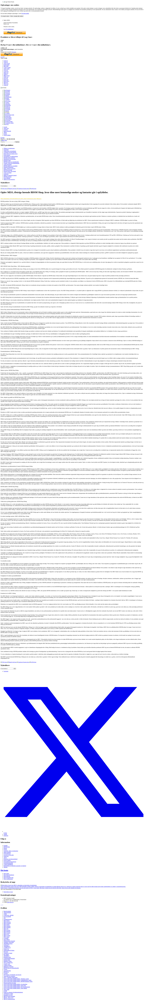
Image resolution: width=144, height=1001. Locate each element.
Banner (5, 848)
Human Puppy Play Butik (10, 171)
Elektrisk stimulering (8, 167)
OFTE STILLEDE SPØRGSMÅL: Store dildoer (15, 988)
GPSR (5, 914)
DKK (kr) (6, 73)
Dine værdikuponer (8, 879)
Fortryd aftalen (7, 135)
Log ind (2, 57)
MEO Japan (6, 937)
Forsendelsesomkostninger (10, 861)
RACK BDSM (7, 916)
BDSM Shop (7, 847)
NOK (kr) (6, 77)
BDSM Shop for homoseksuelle (11, 968)
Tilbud (5, 132)
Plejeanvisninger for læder (10, 983)
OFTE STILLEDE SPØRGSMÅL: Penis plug (15, 985)
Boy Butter (6, 954)
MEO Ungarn (7, 932)
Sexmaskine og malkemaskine (11, 156)
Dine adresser (7, 876)
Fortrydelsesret (7, 853)
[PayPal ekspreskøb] (15, 34)
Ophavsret (6, 856)
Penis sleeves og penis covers (10, 153)
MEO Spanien (7, 926)
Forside (5, 127)
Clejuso (5, 969)
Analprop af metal (8, 953)
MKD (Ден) (7, 75)
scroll (2, 904)
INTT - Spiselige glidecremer (10, 977)
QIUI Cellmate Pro (8, 962)
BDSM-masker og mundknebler (11, 162)
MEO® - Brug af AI (8, 997)
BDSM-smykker (7, 176)
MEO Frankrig (7, 923)
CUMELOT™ (7, 947)
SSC (5, 918)
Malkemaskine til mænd (9, 941)
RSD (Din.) (6, 81)
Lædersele (6, 174)
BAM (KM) (6, 64)
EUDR (5, 991)
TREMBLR (6, 955)
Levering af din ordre (9, 855)
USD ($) (6, 62)
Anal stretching (7, 970)
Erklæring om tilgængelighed (10, 859)
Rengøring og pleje (8, 995)
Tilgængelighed (7, 912)
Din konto (4, 870)
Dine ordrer (6, 873)
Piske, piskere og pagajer (9, 168)
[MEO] (4, 140)
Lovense (6, 973)
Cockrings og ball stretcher (10, 152)
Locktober (6, 938)
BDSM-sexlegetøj (8, 170)
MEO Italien (7, 924)
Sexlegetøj (6, 149)
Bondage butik (7, 160)
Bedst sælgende (7, 131)
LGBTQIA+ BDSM (8, 915)
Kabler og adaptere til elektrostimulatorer (13, 992)
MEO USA (6, 934)
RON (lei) (6, 79)
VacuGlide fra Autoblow (9, 976)
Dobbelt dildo (7, 960)
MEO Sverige (7, 930)
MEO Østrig (7, 920)
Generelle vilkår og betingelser (11, 851)
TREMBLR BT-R (8, 943)
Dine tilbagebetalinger (9, 875)
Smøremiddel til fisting (9, 950)
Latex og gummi (7, 172)
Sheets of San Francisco (9, 179)
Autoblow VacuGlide (9, 942)
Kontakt (2, 137)
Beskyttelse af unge (8, 891)
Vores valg (6, 128)
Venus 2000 (6, 989)
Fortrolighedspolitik (8, 863)
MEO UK (6, 928)
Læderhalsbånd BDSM (9, 958)
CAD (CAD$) (7, 67)
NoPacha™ (6, 945)
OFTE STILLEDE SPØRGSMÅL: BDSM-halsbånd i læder (18, 981)
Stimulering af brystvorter (10, 159)
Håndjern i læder (8, 961)
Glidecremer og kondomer (10, 151)
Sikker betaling (7, 852)
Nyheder (6, 129)
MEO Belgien (7, 931)
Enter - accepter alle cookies (16, 16)
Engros (5, 133)
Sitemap (5, 867)
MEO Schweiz (7, 922)
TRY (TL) (6, 83)
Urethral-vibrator (8, 965)
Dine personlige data (8, 877)
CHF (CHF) (6, 69)
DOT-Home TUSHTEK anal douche (12, 974)
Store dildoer (7, 939)
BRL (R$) (6, 66)
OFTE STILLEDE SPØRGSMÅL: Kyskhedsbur (15, 984)
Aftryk (5, 857)
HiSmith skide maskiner (9, 157)
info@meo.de (10, 902)
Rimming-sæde (7, 957)
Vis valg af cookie (5, 16)
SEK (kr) (6, 82)
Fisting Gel (6, 949)
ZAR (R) (6, 85)
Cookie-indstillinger (8, 864)
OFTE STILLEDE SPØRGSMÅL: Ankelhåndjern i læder (17, 980)
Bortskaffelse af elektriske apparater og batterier (15, 865)
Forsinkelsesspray (8, 919)
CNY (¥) (6, 70)
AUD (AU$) (7, 63)
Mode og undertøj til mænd (10, 175)
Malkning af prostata (8, 966)
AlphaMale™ (7, 946)
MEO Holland (7, 927)
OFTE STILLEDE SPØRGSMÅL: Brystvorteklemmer (17, 987)
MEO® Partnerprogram (9, 999)
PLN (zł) (6, 78)
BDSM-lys (6, 972)
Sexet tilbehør (7, 178)
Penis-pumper (7, 155)
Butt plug (6, 951)
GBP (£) (6, 74)
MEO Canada (7, 935)
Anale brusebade (8, 164)
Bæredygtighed (7, 911)
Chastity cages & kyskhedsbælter (11, 163)
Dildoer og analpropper (9, 148)
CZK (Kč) (6, 71)
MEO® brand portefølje (9, 996)
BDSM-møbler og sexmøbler (10, 166)
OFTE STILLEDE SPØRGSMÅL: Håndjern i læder (16, 978)
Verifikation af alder (8, 993)
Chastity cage (7, 964)
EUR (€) (6, 60)
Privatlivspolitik (25, 13)
